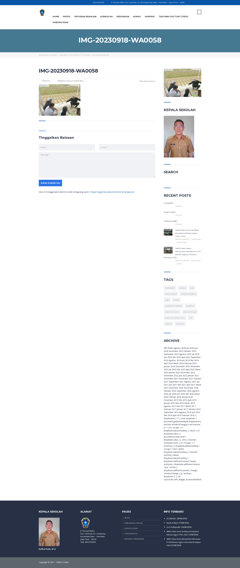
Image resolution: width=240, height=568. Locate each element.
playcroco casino (172, 312)
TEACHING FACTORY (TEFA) (173, 16)
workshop (180, 324)
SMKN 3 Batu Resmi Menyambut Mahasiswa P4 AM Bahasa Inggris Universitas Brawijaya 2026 (184, 542)
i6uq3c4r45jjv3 (172, 523)
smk (191, 318)
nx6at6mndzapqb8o (173, 306)
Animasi (178, 206)
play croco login (190, 312)
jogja (167, 300)
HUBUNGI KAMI (60, 22)
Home (56, 16)
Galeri (179, 263)
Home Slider (182, 242)
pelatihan (190, 306)
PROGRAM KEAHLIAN (85, 16)
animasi (182, 288)
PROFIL (67, 16)
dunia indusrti (171, 294)
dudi (192, 288)
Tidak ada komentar (147, 81)
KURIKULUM (106, 16)
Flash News (196, 239)
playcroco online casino (175, 318)
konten (176, 300)
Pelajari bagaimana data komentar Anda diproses (112, 192)
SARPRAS (150, 16)
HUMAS (137, 16)
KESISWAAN (123, 16)
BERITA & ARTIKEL (182, 239)
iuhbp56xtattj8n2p (188, 294)
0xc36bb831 (170, 288)
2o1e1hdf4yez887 (174, 527)
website (168, 324)
